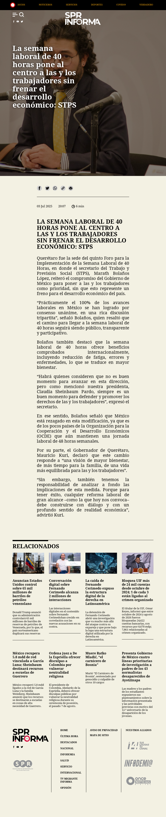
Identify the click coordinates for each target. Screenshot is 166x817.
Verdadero (97, 4)
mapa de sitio (99, 735)
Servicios (22, 4)
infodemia (67, 754)
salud (64, 760)
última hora (69, 736)
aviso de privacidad (104, 730)
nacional (67, 748)
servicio (66, 766)
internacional (70, 772)
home (64, 730)
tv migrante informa (69, 780)
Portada (152, 4)
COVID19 (72, 4)
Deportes (47, 4)
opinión (65, 787)
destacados (68, 742)
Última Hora (125, 4)
